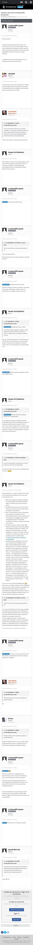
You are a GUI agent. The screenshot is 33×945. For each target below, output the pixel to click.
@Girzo (4, 822)
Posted (9, 35)
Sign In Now (16, 919)
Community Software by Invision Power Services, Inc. (16, 942)
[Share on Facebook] (2, 932)
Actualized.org (7, 937)
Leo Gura (22, 243)
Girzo (10, 718)
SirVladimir (22, 457)
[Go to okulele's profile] (4, 75)
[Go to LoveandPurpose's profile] (4, 27)
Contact (16, 939)
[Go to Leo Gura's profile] (4, 113)
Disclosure (26, 937)
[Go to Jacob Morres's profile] (4, 851)
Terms (14, 937)
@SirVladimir (6, 284)
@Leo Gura (5, 771)
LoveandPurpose (11, 16)
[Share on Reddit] (8, 932)
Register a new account (16, 909)
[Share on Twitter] (5, 932)
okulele (11, 73)
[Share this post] (29, 35)
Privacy (20, 937)
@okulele (5, 202)
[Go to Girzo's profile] (4, 720)
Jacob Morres (14, 849)
